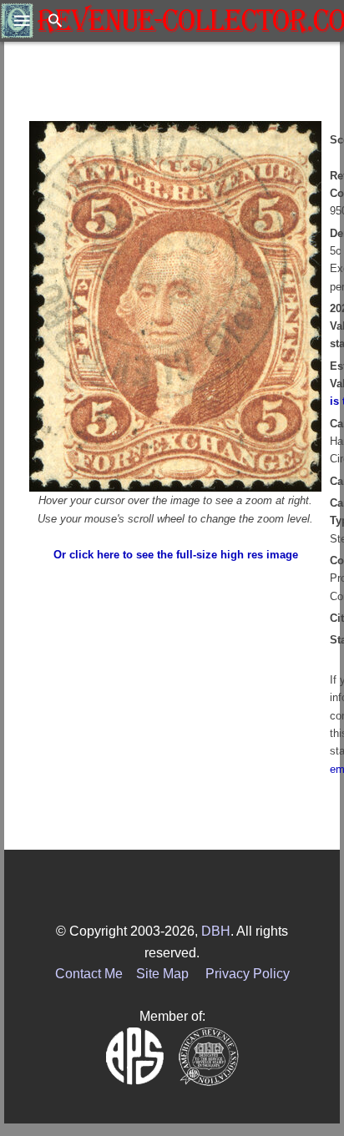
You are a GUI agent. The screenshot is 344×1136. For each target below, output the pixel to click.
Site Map (162, 974)
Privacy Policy (247, 974)
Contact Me (89, 974)
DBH (215, 931)
